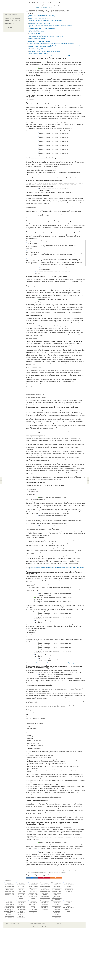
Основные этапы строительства (37, 40)
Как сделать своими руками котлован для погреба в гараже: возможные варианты (50, 25)
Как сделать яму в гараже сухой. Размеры (39, 41)
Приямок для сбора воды (35, 35)
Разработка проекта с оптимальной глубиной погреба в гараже (45, 20)
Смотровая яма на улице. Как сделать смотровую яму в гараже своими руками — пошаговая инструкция (55, 45)
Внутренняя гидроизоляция (36, 31)
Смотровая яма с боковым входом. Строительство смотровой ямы (45, 36)
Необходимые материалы (36, 48)
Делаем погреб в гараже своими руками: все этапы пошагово (45, 22)
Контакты (31, 923)
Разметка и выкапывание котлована (38, 53)
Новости (44, 7)
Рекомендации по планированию (40, 872)
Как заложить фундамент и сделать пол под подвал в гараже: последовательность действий (53, 27)
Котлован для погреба (79, 869)
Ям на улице (83, 870)
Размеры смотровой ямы (35, 50)
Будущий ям (64, 872)
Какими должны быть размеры (37, 38)
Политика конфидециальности (35, 925)
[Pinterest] (44, 878)
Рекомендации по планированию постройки (40, 46)
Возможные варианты (29, 870)
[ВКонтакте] (32, 878)
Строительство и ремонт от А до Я (44, 2)
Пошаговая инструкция (30, 872)
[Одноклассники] (56, 878)
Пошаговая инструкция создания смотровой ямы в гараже (44, 51)
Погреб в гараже (62, 869)
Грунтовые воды (59, 872)
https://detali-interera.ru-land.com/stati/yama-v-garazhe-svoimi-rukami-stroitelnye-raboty (52, 663)
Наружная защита (34, 30)
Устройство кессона (34, 33)
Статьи (50, 7)
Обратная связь (58, 923)
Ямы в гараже (77, 870)
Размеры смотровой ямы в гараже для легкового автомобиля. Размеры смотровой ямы (51, 43)
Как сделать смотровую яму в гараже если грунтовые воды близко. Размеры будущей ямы (51, 55)
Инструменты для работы (70, 869)
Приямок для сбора (54, 870)
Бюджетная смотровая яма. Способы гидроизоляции (41, 28)
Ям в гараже (32, 869)
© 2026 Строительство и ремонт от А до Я (12, 923)
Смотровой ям (66, 870)
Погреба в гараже (44, 869)
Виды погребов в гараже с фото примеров (40, 18)
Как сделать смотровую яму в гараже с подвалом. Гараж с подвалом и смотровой (49, 17)
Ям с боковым (60, 870)
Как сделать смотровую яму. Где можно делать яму (41, 15)
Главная (37, 7)
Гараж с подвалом (37, 869)
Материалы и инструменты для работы (39, 23)
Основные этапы (72, 870)
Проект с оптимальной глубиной (53, 869)
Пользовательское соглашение (39, 923)
